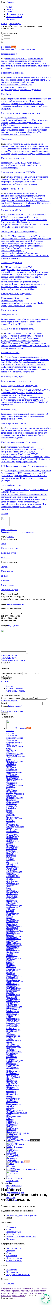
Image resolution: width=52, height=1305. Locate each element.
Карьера (10, 1284)
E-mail (4, 703)
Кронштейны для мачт (21, 430)
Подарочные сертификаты (18, 1274)
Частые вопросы (13, 1248)
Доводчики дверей (24, 120)
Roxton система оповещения (25, 238)
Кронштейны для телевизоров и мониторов (24, 431)
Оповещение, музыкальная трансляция (19, 231)
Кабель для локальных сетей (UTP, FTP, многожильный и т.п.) (25, 398)
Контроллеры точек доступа (21, 274)
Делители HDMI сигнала (24, 475)
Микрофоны (18, 243)
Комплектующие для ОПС (22, 219)
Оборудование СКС (10, 315)
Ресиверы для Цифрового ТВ (26, 203)
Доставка (10, 1251)
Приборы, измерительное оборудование (19, 442)
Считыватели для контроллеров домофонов (24, 131)
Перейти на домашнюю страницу (21, 1215)
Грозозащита (7, 163)
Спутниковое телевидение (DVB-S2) (18, 172)
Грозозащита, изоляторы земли (23, 196)
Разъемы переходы (9, 409)
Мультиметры (17, 449)
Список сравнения (14, 688)
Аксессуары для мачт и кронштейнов (22, 428)
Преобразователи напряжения (25, 369)
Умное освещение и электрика (22, 151)
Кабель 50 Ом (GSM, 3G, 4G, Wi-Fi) (21, 390)
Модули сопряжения (17, 103)
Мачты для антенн (29, 435)
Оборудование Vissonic (16, 340)
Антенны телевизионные (16, 193)
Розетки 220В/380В (23, 499)
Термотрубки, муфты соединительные (24, 504)
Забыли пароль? (15, 706)
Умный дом (6, 139)
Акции (9, 9)
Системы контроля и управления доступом (20, 113)
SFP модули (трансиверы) (16, 267)
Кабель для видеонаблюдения (16, 396)
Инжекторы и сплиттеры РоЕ (21, 272)
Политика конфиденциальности (21, 1237)
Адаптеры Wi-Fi (21, 269)
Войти (4, 23)
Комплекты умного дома (15, 63)
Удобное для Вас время (11, 673)
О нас (9, 7)
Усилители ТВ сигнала (19, 205)
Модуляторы (25, 198)
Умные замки (35, 149)
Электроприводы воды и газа (22, 146)
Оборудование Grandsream (18, 336)
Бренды (9, 12)
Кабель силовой (19, 402)
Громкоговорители (20, 241)
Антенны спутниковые (15, 177)
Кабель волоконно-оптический (22, 393)
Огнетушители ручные (26, 303)
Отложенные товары (15, 691)
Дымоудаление (8, 298)
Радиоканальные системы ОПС (27, 224)
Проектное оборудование (29, 89)
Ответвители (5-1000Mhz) (29, 200)
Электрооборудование (11, 485)
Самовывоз (11, 1255)
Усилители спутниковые (26, 184)
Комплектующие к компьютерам (16, 381)
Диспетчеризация (9, 310)
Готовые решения (9, 54)
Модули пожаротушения (12, 301)
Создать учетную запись (12, 711)
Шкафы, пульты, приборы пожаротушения (22, 304)
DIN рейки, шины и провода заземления (23, 489)
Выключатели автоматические (12, 493)
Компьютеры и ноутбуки (12, 376)
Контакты (10, 19)
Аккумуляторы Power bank (23, 359)
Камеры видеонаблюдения (17, 77)
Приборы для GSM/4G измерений (26, 456)
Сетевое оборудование (11, 262)
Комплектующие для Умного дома (34, 153)
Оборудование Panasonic (16, 338)
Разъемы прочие (28, 416)
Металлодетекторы (16, 127)
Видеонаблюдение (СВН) (12, 73)
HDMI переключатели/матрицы (19, 471)
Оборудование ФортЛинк (27, 345)
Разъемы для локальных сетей (14, 414)
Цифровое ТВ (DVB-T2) (12, 189)
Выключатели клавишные (27, 494)
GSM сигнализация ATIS (16, 215)
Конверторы (17, 182)
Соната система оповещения (25, 255)
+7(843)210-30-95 (14, 626)
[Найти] (27, 653)
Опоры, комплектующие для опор (23, 436)
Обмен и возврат (14, 1260)
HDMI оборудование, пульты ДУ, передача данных (24, 466)
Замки (36, 120)
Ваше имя (5, 663)
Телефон (5, 668)
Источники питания (10, 352)
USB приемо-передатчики (30, 473)
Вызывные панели (23, 99)
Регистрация (15, 23)
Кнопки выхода (22, 122)
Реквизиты (11, 1227)
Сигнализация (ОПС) (11, 210)
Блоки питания (11, 367)
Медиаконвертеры (17, 282)
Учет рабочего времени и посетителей (22, 133)
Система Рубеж (26, 227)
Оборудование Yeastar (17, 343)
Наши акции (12, 1272)
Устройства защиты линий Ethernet (20, 289)
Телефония (13, 324)
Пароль (4, 706)
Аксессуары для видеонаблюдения (13, 88)
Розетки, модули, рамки (12, 319)
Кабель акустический (26, 392)
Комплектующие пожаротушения (15, 299)
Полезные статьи (14, 16)
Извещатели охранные (17, 217)
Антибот (5, 676)
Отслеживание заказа (11, 698)
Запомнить (9, 717)
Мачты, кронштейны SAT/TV (14, 423)
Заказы (9, 686)
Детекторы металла (14, 447)
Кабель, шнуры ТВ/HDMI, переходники (19, 385)
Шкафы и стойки (26, 324)
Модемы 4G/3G (20, 163)
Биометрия (11, 120)
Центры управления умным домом (21, 144)
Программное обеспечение (23, 130)
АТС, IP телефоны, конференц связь (17, 329)
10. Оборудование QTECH (17, 333)
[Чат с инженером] (45, 1298)
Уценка (4, 513)
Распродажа (11, 1270)
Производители (13, 1232)
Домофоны (6, 94)
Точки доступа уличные (23, 284)
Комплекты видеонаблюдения (18, 58)
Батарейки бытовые (18, 362)
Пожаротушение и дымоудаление (16, 293)
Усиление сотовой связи (20, 165)
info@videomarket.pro (15, 604)
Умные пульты (22, 149)
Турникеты (33, 132)
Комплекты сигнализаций (15, 66)
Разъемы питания (13, 416)
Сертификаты (12, 1234)
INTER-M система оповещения (19, 236)
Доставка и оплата (14, 14)
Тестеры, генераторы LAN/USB (22, 461)
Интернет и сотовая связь (12, 158)
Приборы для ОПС (29, 459)
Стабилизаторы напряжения (21, 372)
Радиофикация (19, 253)
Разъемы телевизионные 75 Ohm (22, 417)
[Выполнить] (47, 698)
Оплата (9, 1253)
